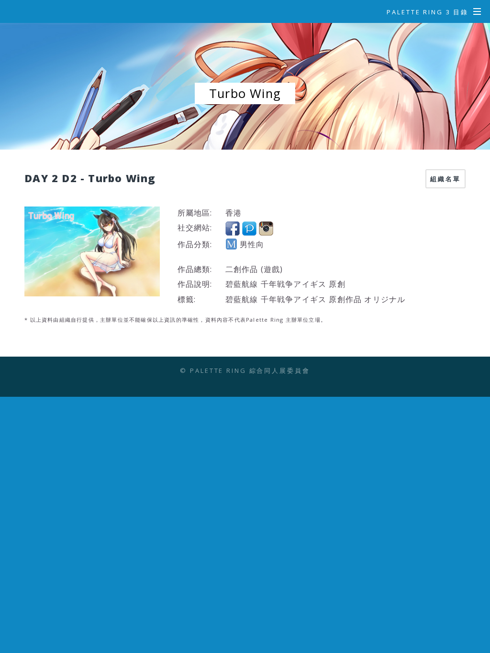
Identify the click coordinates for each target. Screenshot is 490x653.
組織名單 (445, 178)
